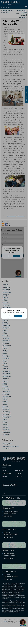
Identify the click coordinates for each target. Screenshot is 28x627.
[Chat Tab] (14, 313)
